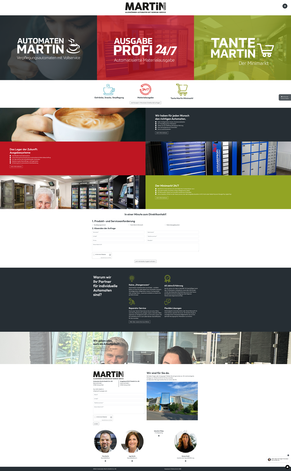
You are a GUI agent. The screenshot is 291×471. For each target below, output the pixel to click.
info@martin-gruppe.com (100, 391)
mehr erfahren (98, 354)
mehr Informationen (161, 132)
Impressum (167, 469)
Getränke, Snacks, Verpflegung (109, 97)
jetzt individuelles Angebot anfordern (145, 261)
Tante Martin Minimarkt (182, 98)
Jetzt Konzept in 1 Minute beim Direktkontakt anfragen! (145, 102)
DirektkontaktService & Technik (285, 97)
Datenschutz (174, 469)
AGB (180, 469)
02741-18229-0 (99, 389)
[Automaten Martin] (109, 89)
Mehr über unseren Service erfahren (139, 322)
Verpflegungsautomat (100, 225)
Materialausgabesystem (173, 225)
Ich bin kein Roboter (100, 254)
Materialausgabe (145, 97)
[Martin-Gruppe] (108, 375)
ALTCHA (109, 257)
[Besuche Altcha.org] (110, 254)
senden (96, 424)
